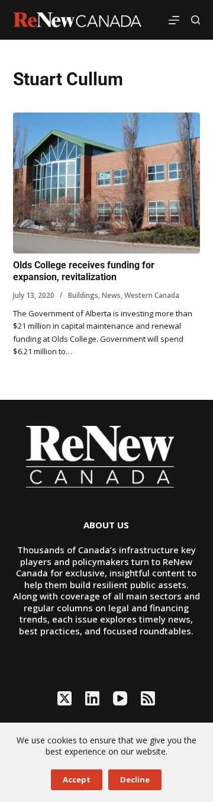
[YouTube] (120, 698)
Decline (135, 779)
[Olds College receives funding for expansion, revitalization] (107, 183)
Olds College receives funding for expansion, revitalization (83, 271)
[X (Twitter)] (64, 698)
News (111, 295)
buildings (83, 295)
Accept (77, 779)
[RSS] (148, 698)
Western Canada (151, 295)
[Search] (195, 19)
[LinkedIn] (92, 698)
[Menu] (174, 20)
